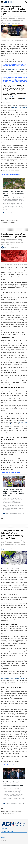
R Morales (8, 23)
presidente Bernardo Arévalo (8, 222)
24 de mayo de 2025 (16, 23)
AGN (7, 247)
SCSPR (2, 834)
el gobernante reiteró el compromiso (15, 69)
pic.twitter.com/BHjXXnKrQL (10, 96)
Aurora (7, 811)
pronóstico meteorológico (7, 813)
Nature (21, 269)
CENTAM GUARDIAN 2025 (11, 220)
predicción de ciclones (16, 811)
